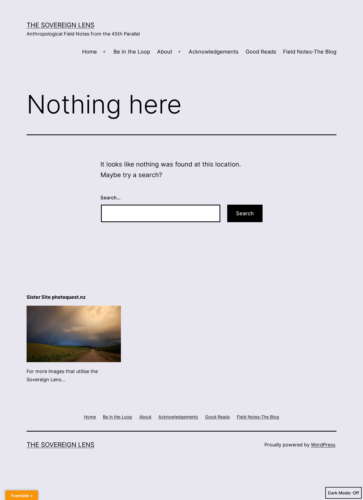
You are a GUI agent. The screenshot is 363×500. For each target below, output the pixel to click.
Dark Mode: (339, 492)
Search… (110, 197)
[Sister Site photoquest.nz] (74, 333)
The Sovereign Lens (60, 25)
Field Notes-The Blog (309, 52)
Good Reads (261, 52)
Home (89, 52)
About (164, 52)
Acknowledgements (213, 52)
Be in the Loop (131, 52)
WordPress (323, 445)
